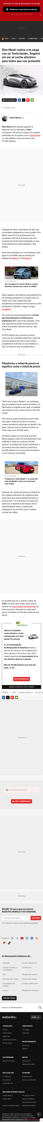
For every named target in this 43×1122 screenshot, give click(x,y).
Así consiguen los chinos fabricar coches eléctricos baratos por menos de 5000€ (21, 285)
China (14, 38)
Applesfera (6, 1036)
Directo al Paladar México (11, 1105)
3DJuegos (25, 1030)
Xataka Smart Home (9, 1040)
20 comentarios (10, 100)
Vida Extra (25, 1033)
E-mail (32, 100)
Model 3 (15, 258)
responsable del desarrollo (24, 606)
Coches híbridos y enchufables (10, 968)
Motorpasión (26, 1061)
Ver (23, 801)
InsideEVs (6, 309)
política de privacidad (31, 923)
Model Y (28, 258)
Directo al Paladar (9, 1061)
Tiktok (9, 942)
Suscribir (36, 918)
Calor (6, 38)
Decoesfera (7, 1080)
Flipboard (28, 100)
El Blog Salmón (27, 1076)
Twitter (23, 100)
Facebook (19, 100)
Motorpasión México (29, 1105)
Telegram (32, 938)
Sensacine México (28, 1099)
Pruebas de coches (29, 974)
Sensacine (25, 1045)
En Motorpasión (10, 281)
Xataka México (8, 1095)
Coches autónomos (30, 983)
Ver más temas (9, 998)
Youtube (22, 938)
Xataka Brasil (7, 1099)
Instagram (27, 938)
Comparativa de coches (9, 984)
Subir (34, 1017)
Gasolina (22, 38)
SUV (4, 974)
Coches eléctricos (25, 692)
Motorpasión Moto (28, 1064)
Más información (21, 679)
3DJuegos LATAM (28, 1095)
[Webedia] (9, 1019)
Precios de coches (29, 979)
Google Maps (32, 38)
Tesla (14, 692)
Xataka (5, 1030)
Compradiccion (8, 1083)
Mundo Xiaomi (7, 1043)
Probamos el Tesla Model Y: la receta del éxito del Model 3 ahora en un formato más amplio (21, 481)
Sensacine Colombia (29, 1102)
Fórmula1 (6, 963)
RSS (37, 938)
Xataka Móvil (7, 1033)
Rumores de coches (11, 979)
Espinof (24, 1049)
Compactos (27, 967)
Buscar (40, 1007)
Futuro (5, 990)
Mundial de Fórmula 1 (30, 990)
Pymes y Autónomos (29, 1080)
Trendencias (7, 1076)
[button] (16, 117)
